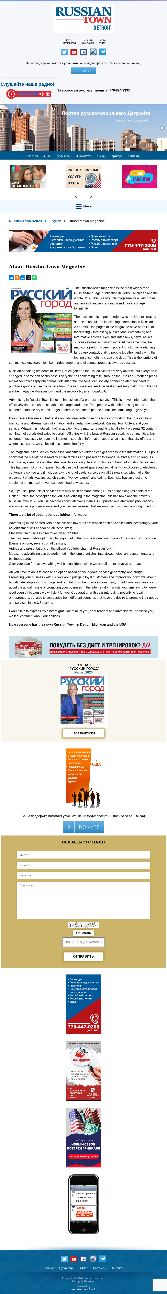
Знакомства (84, 156)
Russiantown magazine (87, 221)
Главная (32, 156)
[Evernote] (34, 277)
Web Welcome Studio (83, 1289)
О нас (47, 156)
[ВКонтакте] (11, 277)
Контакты (134, 156)
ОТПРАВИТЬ (83, 956)
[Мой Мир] (22, 277)
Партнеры (116, 156)
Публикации (63, 156)
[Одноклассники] (17, 277)
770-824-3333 (119, 90)
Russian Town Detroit (25, 221)
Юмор (101, 156)
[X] (28, 277)
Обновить (83, 933)
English (55, 221)
